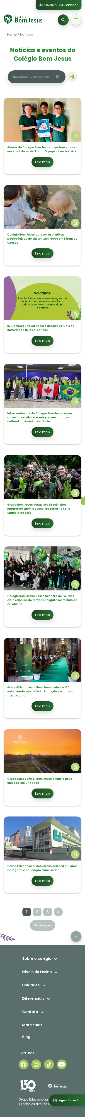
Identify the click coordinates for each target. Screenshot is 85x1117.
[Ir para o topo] (75, 936)
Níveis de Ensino (37, 971)
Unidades (31, 985)
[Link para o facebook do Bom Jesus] (24, 1064)
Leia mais (42, 162)
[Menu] (75, 19)
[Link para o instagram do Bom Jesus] (36, 1064)
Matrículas (32, 1025)
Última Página (43, 925)
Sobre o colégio (36, 958)
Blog (26, 1036)
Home (12, 34)
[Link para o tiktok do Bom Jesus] (49, 1064)
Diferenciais (33, 998)
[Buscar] (63, 19)
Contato (30, 1011)
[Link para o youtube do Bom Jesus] (62, 1064)
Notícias (26, 34)
